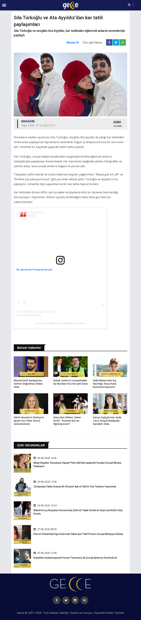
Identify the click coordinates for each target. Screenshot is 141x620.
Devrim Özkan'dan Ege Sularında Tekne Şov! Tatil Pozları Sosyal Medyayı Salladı (78, 534)
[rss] (84, 600)
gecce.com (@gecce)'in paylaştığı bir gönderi (60, 323)
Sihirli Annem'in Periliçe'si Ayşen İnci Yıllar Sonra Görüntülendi (29, 420)
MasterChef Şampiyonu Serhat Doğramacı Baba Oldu (28, 384)
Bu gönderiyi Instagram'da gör (34, 269)
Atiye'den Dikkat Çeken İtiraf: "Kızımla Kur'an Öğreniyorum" (67, 420)
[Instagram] (75, 600)
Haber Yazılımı (115, 613)
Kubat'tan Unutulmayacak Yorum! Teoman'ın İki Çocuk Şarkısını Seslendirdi (75, 557)
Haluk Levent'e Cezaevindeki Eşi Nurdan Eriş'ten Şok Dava (70, 382)
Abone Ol (72, 42)
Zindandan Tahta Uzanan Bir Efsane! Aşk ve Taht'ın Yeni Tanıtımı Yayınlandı (75, 486)
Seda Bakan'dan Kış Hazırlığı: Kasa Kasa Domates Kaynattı (104, 384)
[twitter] (66, 600)
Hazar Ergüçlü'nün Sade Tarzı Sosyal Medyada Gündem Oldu (107, 420)
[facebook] (57, 600)
